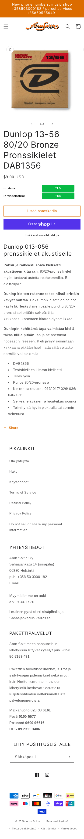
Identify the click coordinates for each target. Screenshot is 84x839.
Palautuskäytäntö (57, 821)
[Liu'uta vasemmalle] (32, 124)
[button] (6, 26)
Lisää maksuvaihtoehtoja (42, 235)
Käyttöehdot (19, 482)
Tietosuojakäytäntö (24, 828)
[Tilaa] (68, 757)
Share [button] (13, 428)
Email (14, 583)
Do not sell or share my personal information (35, 527)
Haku (13, 471)
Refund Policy (20, 503)
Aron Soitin (33, 821)
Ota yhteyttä (19, 461)
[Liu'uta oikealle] (52, 124)
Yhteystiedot (69, 828)
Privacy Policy (20, 513)
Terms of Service (22, 492)
